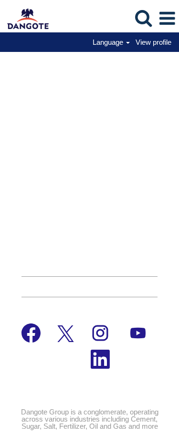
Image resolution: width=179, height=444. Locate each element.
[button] (167, 18)
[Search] (143, 18)
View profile (153, 42)
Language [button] (109, 42)
